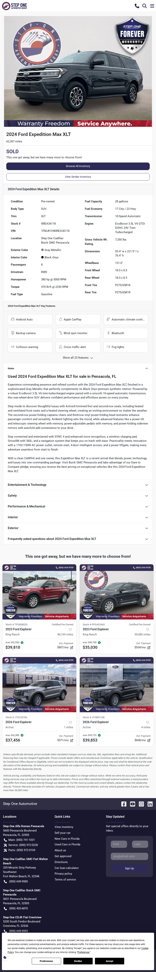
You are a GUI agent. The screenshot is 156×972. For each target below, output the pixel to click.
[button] (137, 6)
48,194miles (65, 634)
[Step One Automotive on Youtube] (131, 804)
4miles (145, 727)
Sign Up (129, 868)
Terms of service (65, 879)
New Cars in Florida (67, 838)
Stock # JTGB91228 (93, 717)
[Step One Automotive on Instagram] (139, 804)
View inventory (64, 827)
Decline (78, 961)
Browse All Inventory (78, 166)
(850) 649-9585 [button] (18, 881)
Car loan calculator (67, 868)
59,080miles (142, 634)
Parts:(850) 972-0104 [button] (21, 850)
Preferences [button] (83, 952)
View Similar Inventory (78, 176)
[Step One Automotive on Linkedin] (148, 804)
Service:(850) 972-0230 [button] (23, 845)
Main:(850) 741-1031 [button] (21, 840)
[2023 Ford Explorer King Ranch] (39, 591)
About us (60, 850)
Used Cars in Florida (67, 844)
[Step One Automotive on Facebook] (122, 804)
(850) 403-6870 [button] (18, 908)
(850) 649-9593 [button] (18, 931)
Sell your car (62, 833)
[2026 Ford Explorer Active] (39, 684)
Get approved (63, 856)
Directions (61, 862)
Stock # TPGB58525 (16, 624)
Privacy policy (63, 873)
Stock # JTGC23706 (16, 717)
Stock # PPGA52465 (94, 624)
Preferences (46, 961)
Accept (109, 961)
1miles (68, 727)
